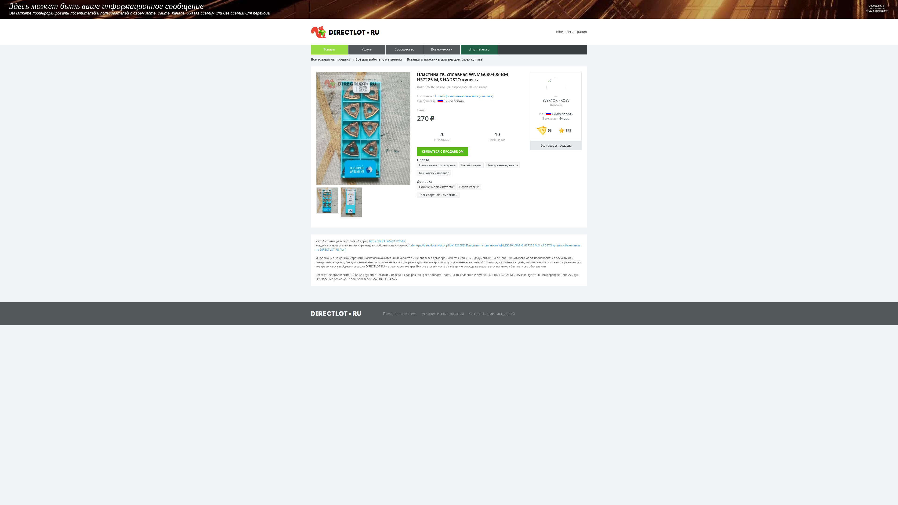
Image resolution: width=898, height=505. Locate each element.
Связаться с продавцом (442, 151)
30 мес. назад (477, 87)
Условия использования (443, 313)
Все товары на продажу (330, 59)
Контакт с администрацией (491, 313)
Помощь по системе (400, 313)
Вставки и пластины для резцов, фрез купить (444, 59)
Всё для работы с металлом (378, 59)
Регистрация (576, 31)
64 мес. (564, 118)
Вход (560, 31)
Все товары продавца (556, 145)
